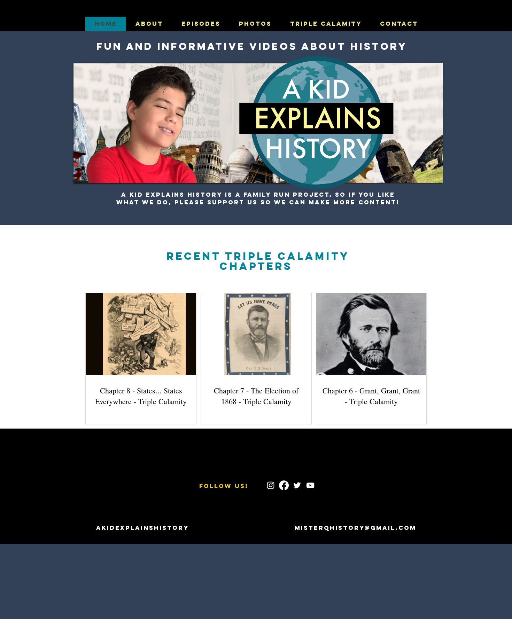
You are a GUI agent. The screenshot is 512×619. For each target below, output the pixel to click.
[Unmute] (94, 173)
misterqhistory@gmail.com (355, 528)
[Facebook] (284, 485)
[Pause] (82, 173)
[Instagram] (271, 485)
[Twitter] (297, 485)
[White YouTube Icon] (310, 485)
